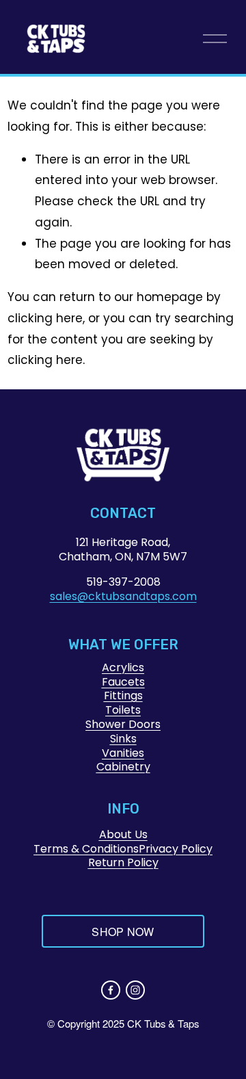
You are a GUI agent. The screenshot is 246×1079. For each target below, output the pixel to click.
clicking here (45, 318)
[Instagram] (135, 990)
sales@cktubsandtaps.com (123, 597)
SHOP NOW (123, 931)
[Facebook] (110, 990)
